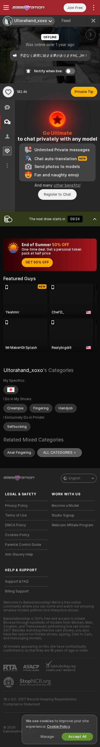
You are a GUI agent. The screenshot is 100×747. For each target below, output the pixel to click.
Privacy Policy (16, 506)
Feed (66, 20)
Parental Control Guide (23, 545)
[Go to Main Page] (31, 7)
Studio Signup (63, 515)
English (74, 478)
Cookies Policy (17, 535)
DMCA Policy (15, 525)
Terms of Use (16, 515)
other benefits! (67, 185)
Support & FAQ (17, 581)
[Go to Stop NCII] (35, 682)
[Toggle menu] (6, 7)
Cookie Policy (58, 726)
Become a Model (65, 506)
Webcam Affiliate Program (72, 525)
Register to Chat (57, 194)
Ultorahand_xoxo (23, 370)
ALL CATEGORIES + (59, 452)
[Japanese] (10, 389)
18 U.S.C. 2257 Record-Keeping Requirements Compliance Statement (40, 701)
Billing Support (17, 591)
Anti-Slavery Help (19, 554)
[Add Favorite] (8, 91)
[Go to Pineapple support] (9, 682)
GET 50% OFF (37, 262)
